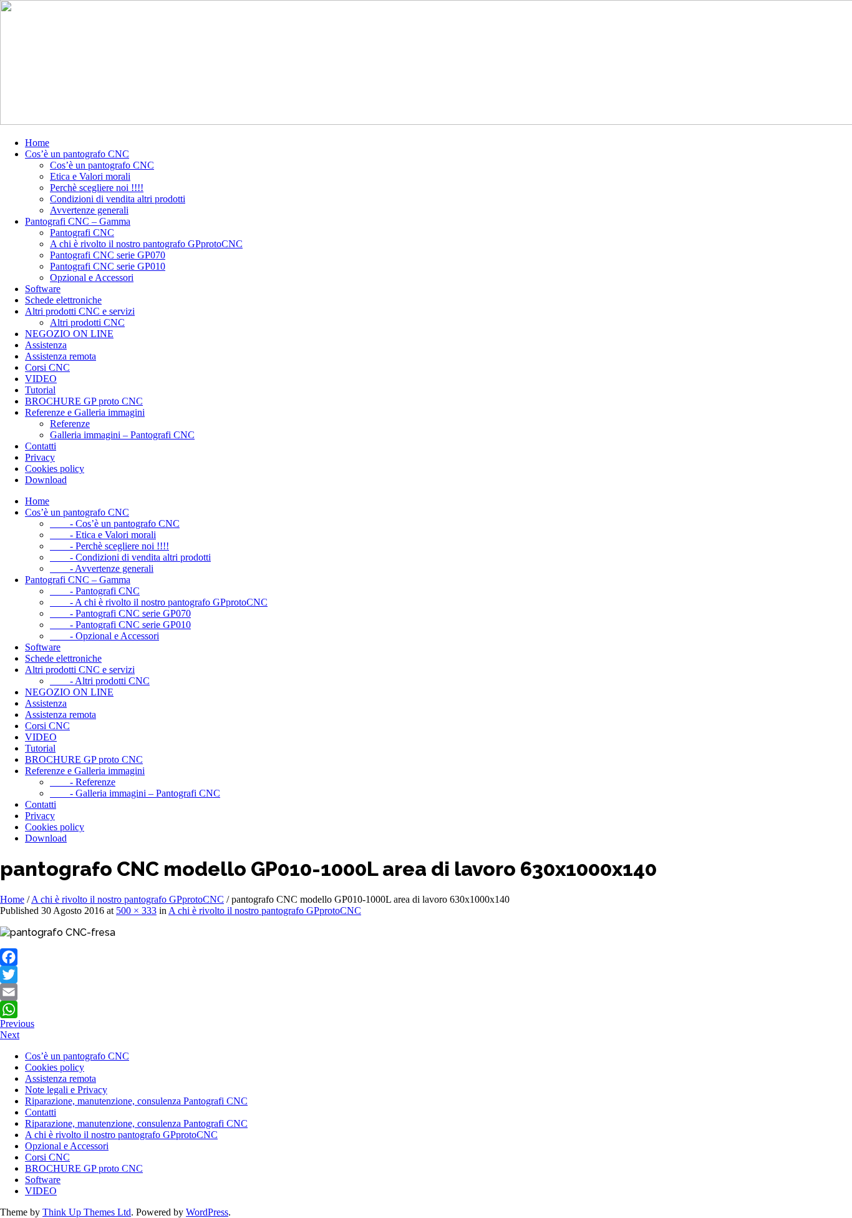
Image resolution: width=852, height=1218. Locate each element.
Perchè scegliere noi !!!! (96, 187)
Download (46, 479)
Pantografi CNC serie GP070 (107, 255)
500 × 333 (136, 910)
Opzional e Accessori (91, 277)
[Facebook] (426, 957)
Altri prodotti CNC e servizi (80, 311)
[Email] (426, 992)
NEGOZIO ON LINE (69, 333)
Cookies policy (54, 468)
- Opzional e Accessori (104, 636)
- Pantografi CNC (95, 591)
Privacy (40, 457)
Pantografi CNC (82, 232)
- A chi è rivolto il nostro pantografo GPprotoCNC (159, 602)
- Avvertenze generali (101, 568)
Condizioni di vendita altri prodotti (117, 199)
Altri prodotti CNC (87, 322)
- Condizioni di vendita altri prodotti (130, 557)
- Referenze (82, 782)
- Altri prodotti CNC (100, 680)
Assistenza (46, 345)
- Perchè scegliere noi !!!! (109, 546)
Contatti (40, 446)
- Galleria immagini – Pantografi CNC (135, 793)
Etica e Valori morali (90, 176)
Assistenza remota (60, 356)
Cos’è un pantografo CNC (77, 154)
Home (37, 142)
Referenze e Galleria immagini (85, 412)
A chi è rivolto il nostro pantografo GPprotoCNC (146, 243)
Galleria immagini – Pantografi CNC (122, 435)
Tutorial (40, 390)
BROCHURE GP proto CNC (84, 401)
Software (43, 288)
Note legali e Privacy (66, 1089)
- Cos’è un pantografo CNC (115, 523)
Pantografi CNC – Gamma (77, 221)
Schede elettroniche (63, 300)
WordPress (207, 1212)
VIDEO (41, 378)
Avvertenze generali (89, 210)
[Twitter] (426, 974)
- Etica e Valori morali (103, 534)
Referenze (70, 423)
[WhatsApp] (426, 1009)
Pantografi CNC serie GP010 (107, 266)
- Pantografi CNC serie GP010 (120, 624)
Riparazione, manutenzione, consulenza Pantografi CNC (136, 1101)
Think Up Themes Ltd (86, 1212)
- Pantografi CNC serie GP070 (120, 613)
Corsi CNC (47, 367)
